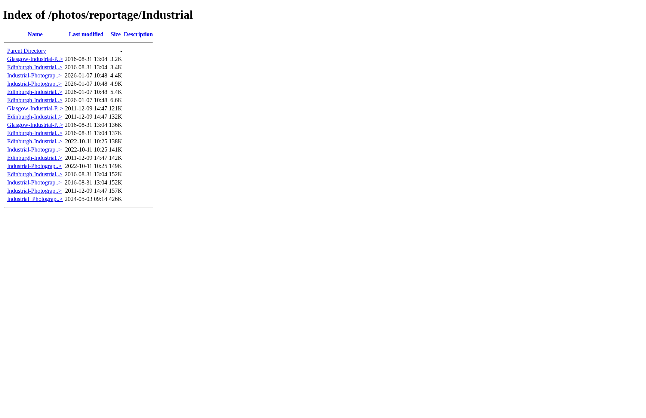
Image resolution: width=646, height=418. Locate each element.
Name (35, 34)
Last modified (86, 34)
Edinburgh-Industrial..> (34, 67)
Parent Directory (26, 51)
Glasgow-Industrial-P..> (35, 59)
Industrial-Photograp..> (34, 75)
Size (116, 34)
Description (138, 34)
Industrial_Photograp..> (35, 199)
